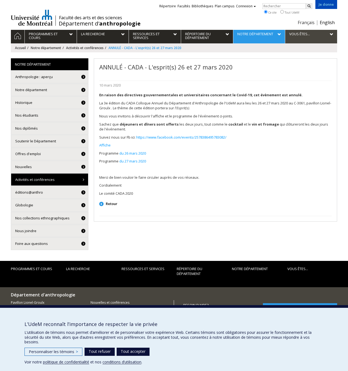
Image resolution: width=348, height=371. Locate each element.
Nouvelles (23, 166)
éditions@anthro (29, 192)
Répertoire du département (189, 271)
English (327, 22)
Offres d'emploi (28, 153)
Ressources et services (143, 268)
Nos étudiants (26, 115)
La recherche (78, 268)
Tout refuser (100, 351)
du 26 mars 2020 (132, 153)
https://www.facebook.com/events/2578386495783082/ (181, 137)
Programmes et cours (31, 268)
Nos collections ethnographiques (42, 218)
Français (306, 22)
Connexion (244, 6)
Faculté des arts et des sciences (90, 17)
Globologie (24, 205)
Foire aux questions (31, 243)
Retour (111, 203)
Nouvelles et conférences (110, 302)
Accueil (20, 48)
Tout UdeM (291, 12)
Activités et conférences (85, 48)
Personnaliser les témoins (53, 351)
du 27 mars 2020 (132, 161)
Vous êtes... (297, 268)
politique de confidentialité (66, 361)
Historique (23, 102)
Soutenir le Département (35, 141)
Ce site (272, 12)
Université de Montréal (31, 17)
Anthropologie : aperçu (34, 76)
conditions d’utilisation (121, 361)
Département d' (100, 23)
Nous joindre (25, 230)
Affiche (105, 145)
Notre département (46, 48)
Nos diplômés (26, 128)
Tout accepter (133, 351)
